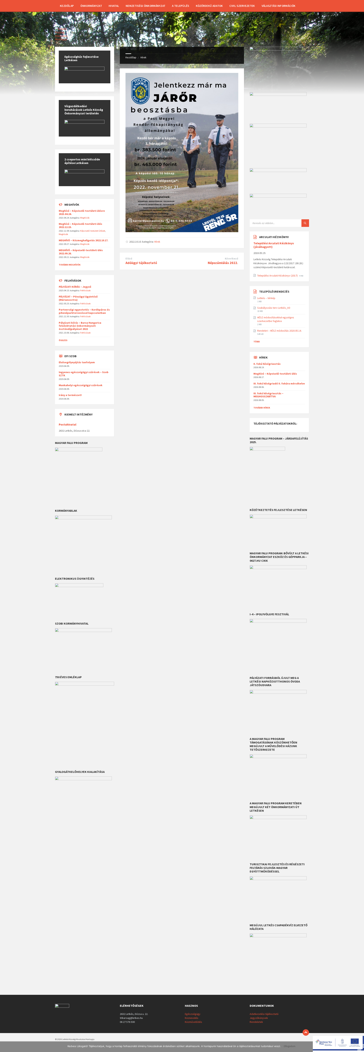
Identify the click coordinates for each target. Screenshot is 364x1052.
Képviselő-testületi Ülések (92, 230)
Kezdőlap (67, 6)
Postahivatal (67, 424)
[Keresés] (305, 223)
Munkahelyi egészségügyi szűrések (80, 385)
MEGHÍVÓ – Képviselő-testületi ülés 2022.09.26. (81, 251)
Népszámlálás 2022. (223, 263)
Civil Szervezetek (242, 6)
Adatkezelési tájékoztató (264, 1014)
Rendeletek (256, 1022)
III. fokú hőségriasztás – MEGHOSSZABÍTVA (268, 395)
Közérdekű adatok (209, 6)
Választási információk (279, 6)
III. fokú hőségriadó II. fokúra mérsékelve (279, 383)
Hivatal (114, 6)
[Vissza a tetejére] (306, 1032)
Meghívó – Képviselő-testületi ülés (275, 373)
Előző (129, 258)
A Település (180, 6)
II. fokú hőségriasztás (267, 364)
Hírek (143, 57)
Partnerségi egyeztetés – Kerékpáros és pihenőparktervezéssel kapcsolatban (84, 311)
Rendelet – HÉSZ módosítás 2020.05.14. (279, 330)
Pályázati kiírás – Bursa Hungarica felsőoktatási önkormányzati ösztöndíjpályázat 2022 (80, 326)
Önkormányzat (91, 6)
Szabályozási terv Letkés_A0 (273, 307)
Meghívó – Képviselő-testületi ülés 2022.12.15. (80, 225)
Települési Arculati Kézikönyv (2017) (277, 275)
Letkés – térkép (266, 298)
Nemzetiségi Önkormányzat (145, 6)
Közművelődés (193, 1022)
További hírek (261, 407)
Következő (231, 258)
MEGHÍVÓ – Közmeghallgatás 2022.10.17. (83, 240)
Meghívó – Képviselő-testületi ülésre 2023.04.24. (82, 212)
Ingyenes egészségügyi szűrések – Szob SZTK (83, 373)
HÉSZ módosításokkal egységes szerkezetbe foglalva (275, 319)
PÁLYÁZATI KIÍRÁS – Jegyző (75, 286)
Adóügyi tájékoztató (141, 263)
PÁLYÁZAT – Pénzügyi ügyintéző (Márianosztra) (78, 298)
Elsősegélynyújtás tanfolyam (77, 362)
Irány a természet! (70, 395)
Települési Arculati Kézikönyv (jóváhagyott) (273, 245)
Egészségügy (192, 1014)
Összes (63, 340)
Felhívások (85, 290)
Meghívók (84, 217)
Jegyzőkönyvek (259, 1018)
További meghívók (70, 264)
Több (256, 341)
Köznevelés (191, 1018)
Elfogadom (289, 1046)
